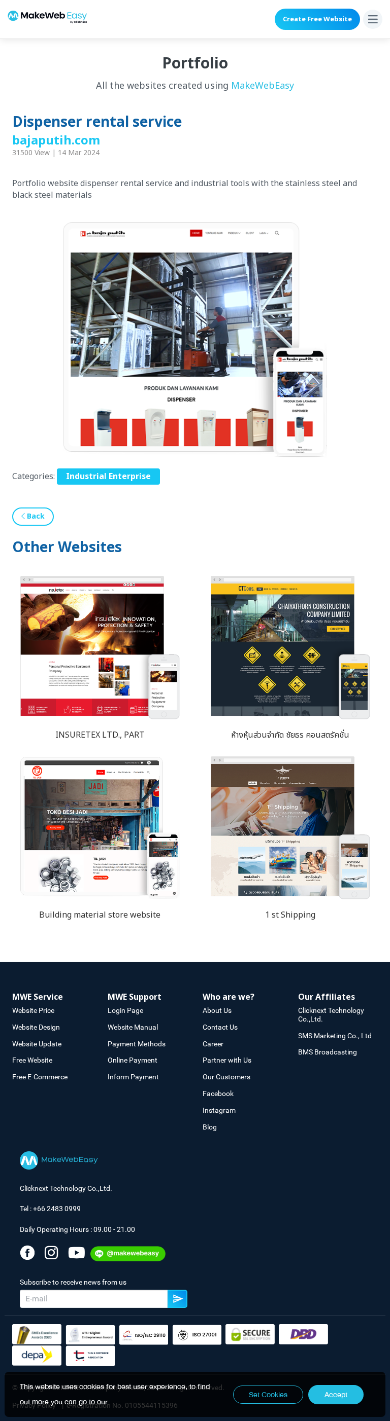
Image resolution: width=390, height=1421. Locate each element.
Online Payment (132, 1060)
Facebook (218, 1093)
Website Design (36, 1027)
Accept (335, 1394)
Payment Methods (137, 1044)
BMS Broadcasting (327, 1052)
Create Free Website (317, 19)
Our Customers (226, 1077)
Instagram (219, 1110)
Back (35, 516)
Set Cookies (268, 1394)
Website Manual (133, 1027)
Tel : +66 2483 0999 (50, 1209)
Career (213, 1044)
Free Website (32, 1060)
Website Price (33, 1010)
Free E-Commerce (40, 1077)
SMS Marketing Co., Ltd (335, 1036)
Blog (210, 1127)
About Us (217, 1010)
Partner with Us (227, 1060)
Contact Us (220, 1027)
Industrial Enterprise (108, 476)
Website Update (36, 1044)
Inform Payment (133, 1077)
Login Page (125, 1010)
